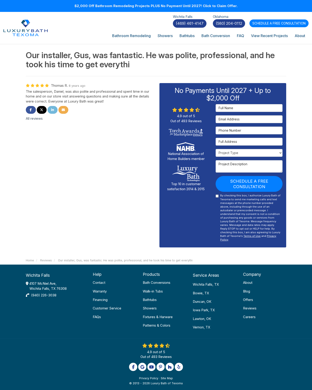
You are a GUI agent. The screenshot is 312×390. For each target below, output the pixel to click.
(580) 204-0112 (229, 23)
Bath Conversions (156, 282)
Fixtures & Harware (158, 317)
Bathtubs (150, 300)
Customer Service (107, 308)
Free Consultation (279, 23)
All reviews (34, 118)
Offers (248, 300)
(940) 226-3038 (43, 295)
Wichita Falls (38, 275)
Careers (249, 317)
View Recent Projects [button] (269, 35)
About (247, 282)
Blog (246, 291)
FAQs (97, 317)
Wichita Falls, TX (206, 284)
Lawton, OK (202, 319)
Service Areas (206, 275)
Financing (100, 300)
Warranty (100, 291)
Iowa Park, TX (204, 310)
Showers (150, 308)
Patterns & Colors (156, 325)
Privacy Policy (148, 378)
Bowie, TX (201, 293)
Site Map (167, 378)
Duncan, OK (202, 301)
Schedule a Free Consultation (249, 184)
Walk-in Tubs (153, 291)
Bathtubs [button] (187, 35)
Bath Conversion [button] (215, 35)
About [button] (300, 35)
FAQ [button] (240, 35)
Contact (99, 282)
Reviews (249, 308)
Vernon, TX (201, 327)
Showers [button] (165, 35)
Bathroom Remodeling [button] (131, 35)
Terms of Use (252, 236)
